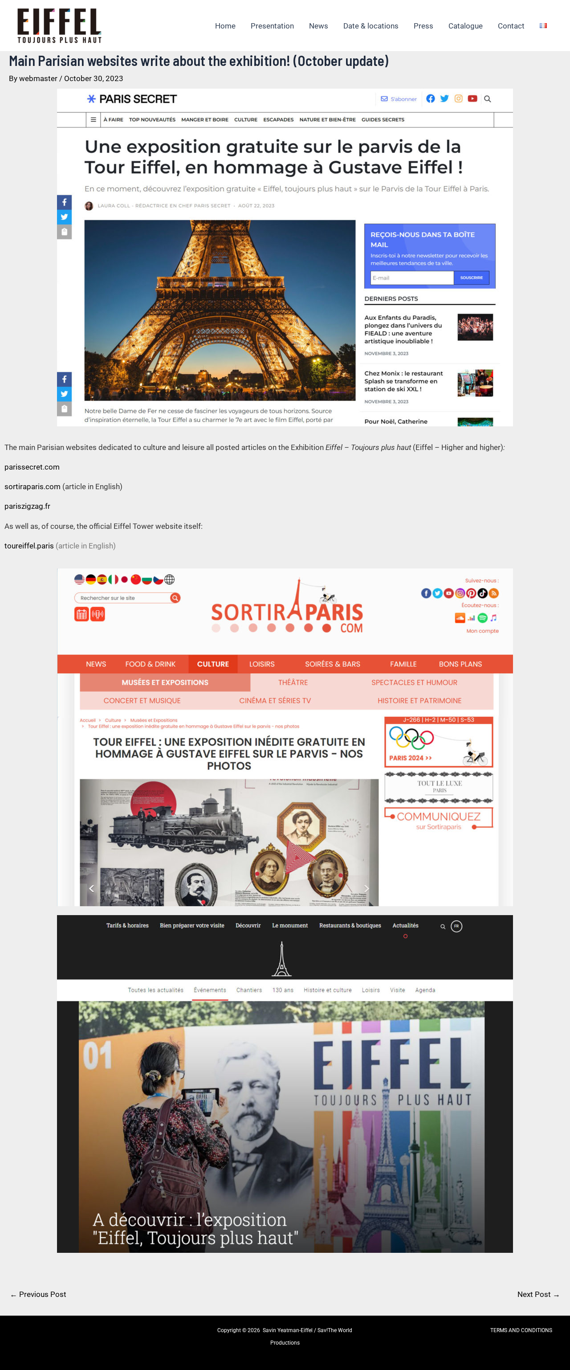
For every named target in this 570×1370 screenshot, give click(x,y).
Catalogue (465, 25)
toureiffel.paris (29, 545)
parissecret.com (32, 466)
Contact (511, 25)
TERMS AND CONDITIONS (521, 1330)
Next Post (538, 1294)
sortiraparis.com (32, 486)
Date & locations (371, 25)
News (318, 25)
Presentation (272, 25)
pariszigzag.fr (27, 506)
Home (225, 25)
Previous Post (38, 1294)
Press (423, 25)
